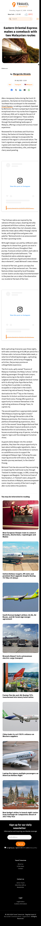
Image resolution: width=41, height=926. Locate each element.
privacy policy (33, 480)
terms (24, 480)
